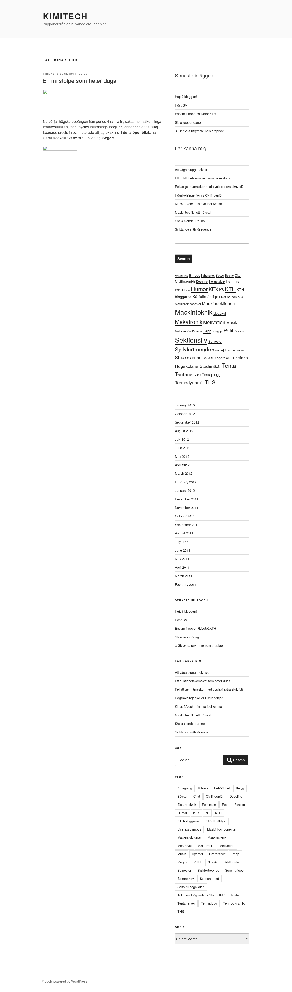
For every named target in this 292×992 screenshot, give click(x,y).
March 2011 (183, 576)
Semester (215, 341)
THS (210, 382)
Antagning (181, 275)
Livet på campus (231, 296)
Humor (199, 289)
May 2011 (182, 558)
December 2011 (186, 499)
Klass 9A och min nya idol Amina (198, 203)
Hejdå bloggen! (186, 96)
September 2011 (187, 524)
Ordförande (194, 331)
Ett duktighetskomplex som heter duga (202, 178)
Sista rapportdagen (189, 122)
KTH (230, 289)
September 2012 (187, 422)
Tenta (229, 365)
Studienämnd (188, 357)
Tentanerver (188, 373)
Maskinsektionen (218, 303)
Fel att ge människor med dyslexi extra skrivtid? (209, 186)
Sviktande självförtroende (193, 229)
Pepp (207, 331)
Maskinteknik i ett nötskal (193, 212)
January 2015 (185, 405)
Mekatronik (188, 322)
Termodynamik (189, 382)
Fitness (186, 290)
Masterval (219, 313)
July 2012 (182, 439)
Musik (231, 322)
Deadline (202, 281)
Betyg (220, 275)
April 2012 (182, 465)
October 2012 (185, 413)
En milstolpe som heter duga (79, 80)
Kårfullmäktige (205, 296)
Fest (178, 289)
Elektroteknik (217, 281)
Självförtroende (193, 349)
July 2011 (182, 541)
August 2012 (184, 431)
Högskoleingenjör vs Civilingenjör (199, 195)
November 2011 (186, 507)
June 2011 (182, 550)
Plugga (217, 331)
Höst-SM (181, 105)
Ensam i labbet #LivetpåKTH (195, 113)
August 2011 (184, 533)
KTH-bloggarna (188, 821)
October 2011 (185, 516)
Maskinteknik (193, 311)
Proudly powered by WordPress (64, 981)
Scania (241, 331)
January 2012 (185, 490)
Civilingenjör (185, 281)
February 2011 (185, 584)
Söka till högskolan (216, 357)
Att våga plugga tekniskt (192, 169)
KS (221, 289)
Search (183, 258)
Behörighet (208, 275)
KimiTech (65, 16)
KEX (213, 288)
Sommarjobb (220, 350)
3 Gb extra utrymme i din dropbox (199, 131)
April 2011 (182, 567)
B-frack (194, 275)
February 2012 (185, 482)
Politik (230, 330)
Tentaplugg (211, 374)
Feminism (234, 281)
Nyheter (180, 331)
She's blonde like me (190, 220)
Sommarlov (236, 350)
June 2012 (182, 447)
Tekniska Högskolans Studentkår (201, 895)
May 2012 (182, 456)
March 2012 (183, 473)
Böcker (229, 275)
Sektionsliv (191, 340)
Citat (238, 275)
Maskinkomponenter (188, 304)
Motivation (214, 321)
